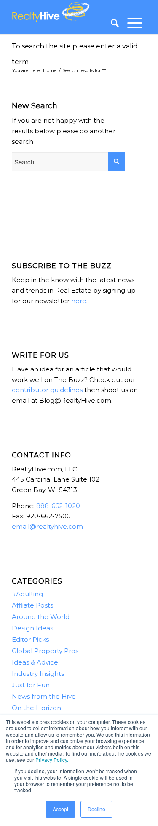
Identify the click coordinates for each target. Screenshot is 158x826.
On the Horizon (36, 708)
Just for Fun (31, 685)
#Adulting (27, 594)
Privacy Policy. (51, 759)
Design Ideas (32, 628)
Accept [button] (60, 809)
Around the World (41, 617)
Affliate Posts (32, 605)
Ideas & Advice (35, 662)
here (78, 301)
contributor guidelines (47, 390)
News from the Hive (44, 696)
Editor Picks (30, 639)
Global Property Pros (45, 651)
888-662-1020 (58, 506)
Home (49, 70)
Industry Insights (38, 674)
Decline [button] (96, 809)
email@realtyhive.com (47, 526)
